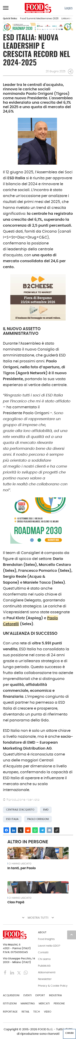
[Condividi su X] (20, 830)
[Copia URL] (56, 830)
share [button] (70, 71)
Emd (46, 809)
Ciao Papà (15, 902)
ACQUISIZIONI (11, 995)
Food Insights (46, 939)
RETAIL (25, 1011)
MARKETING (28, 1003)
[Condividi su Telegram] (42, 830)
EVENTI (27, 995)
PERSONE (59, 1003)
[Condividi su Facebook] (6, 830)
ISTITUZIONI (10, 1003)
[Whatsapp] (25, 972)
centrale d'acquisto (20, 809)
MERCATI (44, 1003)
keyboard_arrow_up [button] (71, 934)
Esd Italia (12, 819)
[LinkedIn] (12, 972)
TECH (36, 1011)
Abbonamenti (46, 972)
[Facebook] (5, 972)
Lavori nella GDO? (49, 946)
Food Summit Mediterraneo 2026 (39, 18)
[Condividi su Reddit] (28, 830)
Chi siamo (44, 959)
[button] (6, 8)
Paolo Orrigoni (38, 819)
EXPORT (40, 995)
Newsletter (44, 979)
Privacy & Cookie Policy (53, 986)
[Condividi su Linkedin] (13, 830)
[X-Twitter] (19, 972)
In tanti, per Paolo (21, 868)
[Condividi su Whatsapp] (35, 830)
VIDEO (47, 1011)
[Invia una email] (49, 830)
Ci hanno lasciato (19, 864)
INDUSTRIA (55, 995)
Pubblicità (44, 966)
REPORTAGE (10, 1011)
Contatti (43, 952)
